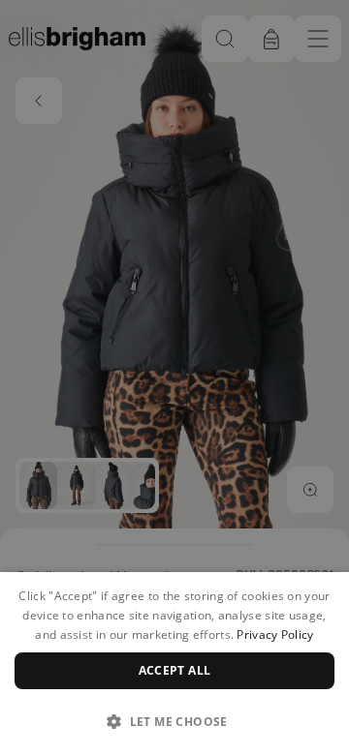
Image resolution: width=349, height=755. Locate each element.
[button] (174, 721)
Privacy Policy (275, 634)
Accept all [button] (175, 670)
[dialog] (174, 663)
